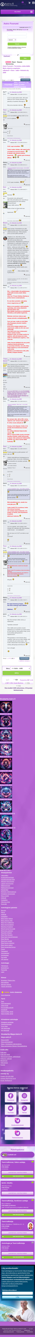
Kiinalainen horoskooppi (8, 894)
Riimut (3, 912)
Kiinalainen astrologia (7, 1022)
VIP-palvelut (4, 959)
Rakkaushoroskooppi (7, 888)
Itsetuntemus (5, 968)
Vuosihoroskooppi (6, 1024)
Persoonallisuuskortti (7, 1007)
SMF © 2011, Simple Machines (14, 683)
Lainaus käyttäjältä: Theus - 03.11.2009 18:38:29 (18, 488)
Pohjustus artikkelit (6, 1058)
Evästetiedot (30, 1331)
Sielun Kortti (4, 1005)
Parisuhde (4, 970)
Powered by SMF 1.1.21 (26, 680)
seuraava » (28, 77)
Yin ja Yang (4, 1026)
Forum (3, 949)
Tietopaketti (4, 951)
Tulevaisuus (4, 966)
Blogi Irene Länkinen (7, 931)
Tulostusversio (25, 79)
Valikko (17, 11)
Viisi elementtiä (5, 1028)
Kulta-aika (3, 1052)
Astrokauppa (5, 955)
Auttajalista (4, 900)
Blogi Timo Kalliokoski (7, 922)
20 (8, 80)
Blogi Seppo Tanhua (7, 918)
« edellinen (21, 77)
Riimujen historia (6, 984)
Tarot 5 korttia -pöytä (7, 1011)
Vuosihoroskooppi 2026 (8, 879)
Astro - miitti (15, 70)
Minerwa (5, 222)
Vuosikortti (4, 1009)
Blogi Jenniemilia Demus (8, 947)
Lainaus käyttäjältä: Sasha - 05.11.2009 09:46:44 (18, 551)
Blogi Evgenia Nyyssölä (8, 929)
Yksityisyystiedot (20, 1331)
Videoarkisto (4, 1062)
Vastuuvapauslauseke (8, 1331)
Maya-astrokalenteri (7, 1042)
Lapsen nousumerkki (7, 883)
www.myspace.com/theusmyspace (13, 138)
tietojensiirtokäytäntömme (10, 1286)
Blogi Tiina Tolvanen (7, 935)
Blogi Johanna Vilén (7, 920)
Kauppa (3, 1065)
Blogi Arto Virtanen (6, 933)
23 (13, 80)
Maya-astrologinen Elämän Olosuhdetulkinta (14, 1046)
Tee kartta (4, 957)
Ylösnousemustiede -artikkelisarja (10, 1056)
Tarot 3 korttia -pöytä (7, 1013)
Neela (4, 187)
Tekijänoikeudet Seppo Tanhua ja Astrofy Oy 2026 (14, 1328)
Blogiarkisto (4, 1060)
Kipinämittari (4, 890)
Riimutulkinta (5, 982)
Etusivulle (4, 904)
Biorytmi (3, 910)
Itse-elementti (5, 1030)
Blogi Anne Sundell (6, 941)
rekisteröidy (10, 30)
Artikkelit (3, 898)
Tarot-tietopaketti (6, 1003)
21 (9, 80)
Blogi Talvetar (5, 939)
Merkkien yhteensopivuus (8, 892)
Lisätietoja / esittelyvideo (17, 1172)
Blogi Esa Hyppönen (7, 927)
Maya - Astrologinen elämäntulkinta (11, 1044)
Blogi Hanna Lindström (7, 943)
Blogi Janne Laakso (7, 945)
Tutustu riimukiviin (6, 986)
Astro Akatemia (5, 995)
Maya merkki (5, 896)
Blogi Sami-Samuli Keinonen (9, 937)
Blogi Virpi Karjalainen (7, 924)
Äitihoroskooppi (5, 885)
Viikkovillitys (4, 875)
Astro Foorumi (11, 23)
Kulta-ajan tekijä (5, 1054)
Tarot (2, 1001)
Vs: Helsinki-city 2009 (16, 92)
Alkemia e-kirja (5, 902)
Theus (4, 110)
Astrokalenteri (5, 953)
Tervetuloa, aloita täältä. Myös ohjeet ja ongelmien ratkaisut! (16, 68)
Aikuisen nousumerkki (7, 881)
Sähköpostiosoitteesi (9, 1290)
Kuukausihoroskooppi (7, 877)
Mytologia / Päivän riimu (8, 980)
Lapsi (2, 972)
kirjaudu (24, 29)
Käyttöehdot (27, 1330)
